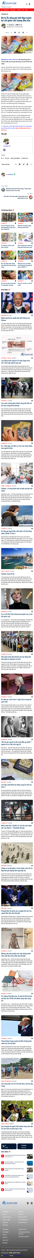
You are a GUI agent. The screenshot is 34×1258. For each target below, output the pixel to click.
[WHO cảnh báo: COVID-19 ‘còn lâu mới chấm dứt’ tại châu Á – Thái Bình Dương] (17, 820)
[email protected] (18, 1255)
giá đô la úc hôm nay (15, 158)
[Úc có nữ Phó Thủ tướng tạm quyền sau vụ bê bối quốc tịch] (17, 609)
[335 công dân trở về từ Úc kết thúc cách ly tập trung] (17, 1078)
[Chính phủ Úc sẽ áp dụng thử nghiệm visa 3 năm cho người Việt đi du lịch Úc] (30, 1176)
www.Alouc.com (6, 59)
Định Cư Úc (5, 1240)
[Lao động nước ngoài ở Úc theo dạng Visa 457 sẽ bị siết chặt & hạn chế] (17, 355)
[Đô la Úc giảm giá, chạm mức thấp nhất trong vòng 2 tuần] (25, 237)
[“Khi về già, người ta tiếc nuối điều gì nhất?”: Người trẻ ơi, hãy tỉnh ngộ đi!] (17, 737)
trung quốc (13, 9)
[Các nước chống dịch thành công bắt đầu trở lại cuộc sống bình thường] (17, 398)
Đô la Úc (15, 59)
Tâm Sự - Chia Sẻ (5, 571)
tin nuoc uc (6, 9)
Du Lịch (5, 1235)
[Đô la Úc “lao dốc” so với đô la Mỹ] (25, 274)
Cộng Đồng (3, 315)
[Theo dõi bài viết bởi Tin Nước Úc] (3, 25)
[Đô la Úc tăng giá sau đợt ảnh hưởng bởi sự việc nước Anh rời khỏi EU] (8, 217)
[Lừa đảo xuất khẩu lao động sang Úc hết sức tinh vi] (17, 779)
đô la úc (7, 158)
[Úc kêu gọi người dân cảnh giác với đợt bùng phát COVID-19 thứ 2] (17, 526)
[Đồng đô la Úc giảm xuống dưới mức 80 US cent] (25, 217)
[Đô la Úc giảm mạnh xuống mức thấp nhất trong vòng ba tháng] (8, 255)
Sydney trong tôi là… (8, 574)
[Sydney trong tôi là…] (17, 568)
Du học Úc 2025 (22, 1217)
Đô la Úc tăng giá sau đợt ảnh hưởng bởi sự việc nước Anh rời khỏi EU (8, 227)
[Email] (15, 32)
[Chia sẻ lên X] (11, 32)
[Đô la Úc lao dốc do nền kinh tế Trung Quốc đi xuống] (8, 274)
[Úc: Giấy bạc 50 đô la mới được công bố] (8, 237)
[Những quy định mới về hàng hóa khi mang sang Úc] (30, 1170)
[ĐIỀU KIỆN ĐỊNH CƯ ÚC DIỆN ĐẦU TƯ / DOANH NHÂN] (30, 1183)
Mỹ (26, 9)
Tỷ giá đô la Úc (22, 1229)
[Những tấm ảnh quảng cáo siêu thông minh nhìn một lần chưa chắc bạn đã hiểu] (17, 948)
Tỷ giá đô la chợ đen (24, 1236)
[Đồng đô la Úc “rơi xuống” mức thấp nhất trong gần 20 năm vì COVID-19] (25, 255)
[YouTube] (25, 1146)
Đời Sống (5, 1243)
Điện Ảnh (5, 1237)
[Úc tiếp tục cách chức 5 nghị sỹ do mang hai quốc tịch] (17, 694)
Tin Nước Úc (4, 14)
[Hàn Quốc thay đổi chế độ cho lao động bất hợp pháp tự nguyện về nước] (17, 651)
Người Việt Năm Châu (6, 1081)
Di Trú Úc (21, 1214)
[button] (19, 32)
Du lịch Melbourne (23, 1219)
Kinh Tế (5, 1214)
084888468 (6, 1255)
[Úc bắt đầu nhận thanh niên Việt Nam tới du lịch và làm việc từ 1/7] (30, 1156)
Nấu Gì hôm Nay (7, 1217)
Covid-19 (19, 9)
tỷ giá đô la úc (24, 158)
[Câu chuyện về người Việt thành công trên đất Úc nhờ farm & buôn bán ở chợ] (17, 1121)
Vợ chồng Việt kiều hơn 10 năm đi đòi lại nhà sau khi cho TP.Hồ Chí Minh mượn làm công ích (16, 998)
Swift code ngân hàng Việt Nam (24, 1233)
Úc (23, 9)
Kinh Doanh (6, 1211)
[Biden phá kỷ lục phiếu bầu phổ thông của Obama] (17, 313)
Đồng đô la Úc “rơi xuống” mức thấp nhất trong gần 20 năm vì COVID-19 (25, 265)
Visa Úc (9, 358)
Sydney (3, 486)
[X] (9, 1146)
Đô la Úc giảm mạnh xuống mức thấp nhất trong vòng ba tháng (8, 265)
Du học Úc (5, 1222)
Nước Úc (21, 1211)
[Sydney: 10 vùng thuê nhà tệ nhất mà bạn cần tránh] (17, 483)
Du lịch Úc (5, 1225)
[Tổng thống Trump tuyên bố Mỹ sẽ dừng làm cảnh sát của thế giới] (17, 1036)
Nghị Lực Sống (6, 1219)
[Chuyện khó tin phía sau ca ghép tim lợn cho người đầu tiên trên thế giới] (17, 905)
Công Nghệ (5, 1232)
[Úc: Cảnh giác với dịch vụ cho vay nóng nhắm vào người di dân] (17, 440)
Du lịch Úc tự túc (23, 1222)
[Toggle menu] (32, 3)
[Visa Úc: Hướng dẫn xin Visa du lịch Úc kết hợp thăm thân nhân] (30, 1190)
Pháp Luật (3, 782)
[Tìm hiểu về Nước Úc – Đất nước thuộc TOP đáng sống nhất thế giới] (30, 1163)
